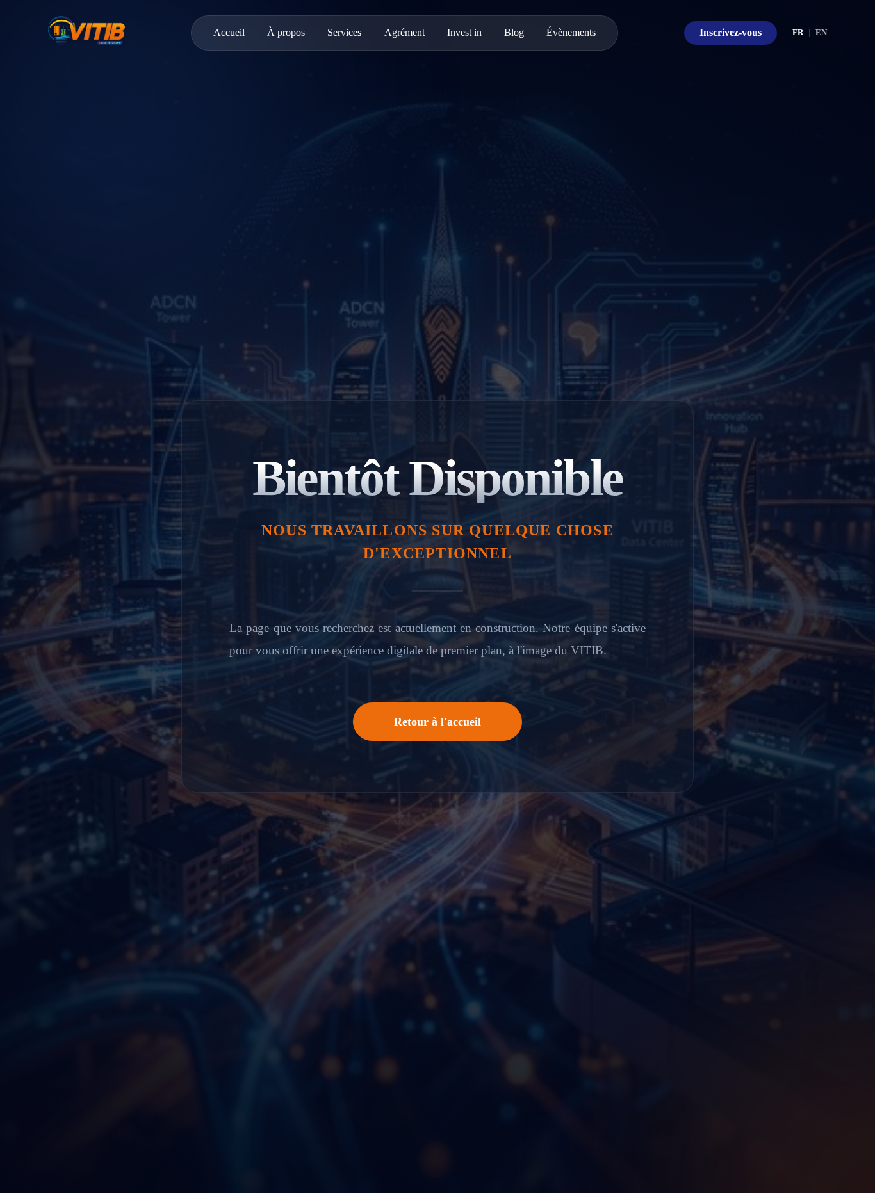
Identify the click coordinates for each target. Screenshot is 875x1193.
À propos (286, 32)
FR (797, 32)
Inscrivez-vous (730, 32)
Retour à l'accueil (437, 721)
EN (821, 32)
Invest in (464, 32)
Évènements (571, 32)
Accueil (229, 32)
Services (344, 32)
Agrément (404, 32)
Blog (514, 32)
